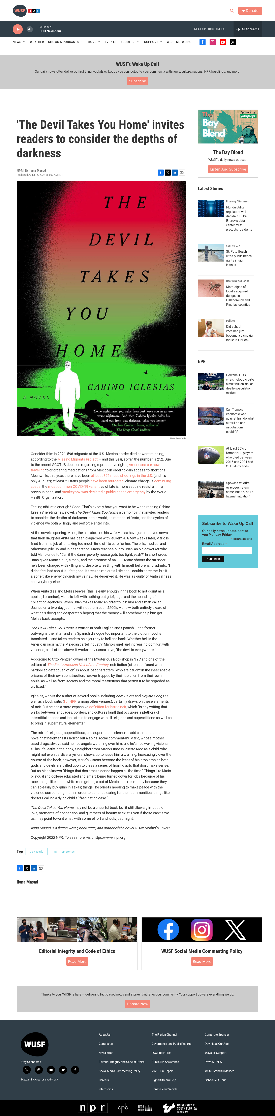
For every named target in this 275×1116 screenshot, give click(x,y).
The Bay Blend (228, 152)
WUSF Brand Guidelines (219, 1071)
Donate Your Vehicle (165, 1089)
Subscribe (137, 81)
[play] (17, 29)
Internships (106, 1089)
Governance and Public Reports (171, 1043)
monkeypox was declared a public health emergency (104, 492)
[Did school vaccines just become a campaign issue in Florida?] (211, 328)
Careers (104, 1080)
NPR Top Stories (64, 851)
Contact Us (106, 1043)
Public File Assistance (165, 1062)
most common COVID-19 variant (73, 486)
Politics (230, 320)
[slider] (36, 29)
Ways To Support (215, 1052)
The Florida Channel (164, 1034)
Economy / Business (237, 201)
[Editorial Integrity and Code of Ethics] (77, 929)
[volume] (29, 29)
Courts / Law (233, 245)
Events (111, 42)
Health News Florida (237, 281)
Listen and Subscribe (228, 169)
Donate (252, 10)
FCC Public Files (161, 1052)
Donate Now (137, 1003)
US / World (36, 851)
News (17, 42)
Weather (37, 42)
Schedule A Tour (215, 1080)
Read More (77, 961)
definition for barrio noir (107, 707)
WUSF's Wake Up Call (137, 64)
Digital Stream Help (164, 1080)
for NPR (70, 701)
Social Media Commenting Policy (119, 1071)
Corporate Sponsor (217, 1034)
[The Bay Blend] (228, 127)
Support (151, 42)
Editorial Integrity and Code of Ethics (77, 951)
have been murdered (107, 481)
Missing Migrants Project (78, 459)
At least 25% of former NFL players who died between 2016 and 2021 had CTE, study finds (239, 457)
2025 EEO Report (162, 1071)
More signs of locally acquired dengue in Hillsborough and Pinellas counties (238, 296)
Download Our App (217, 1043)
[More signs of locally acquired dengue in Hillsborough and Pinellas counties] (211, 288)
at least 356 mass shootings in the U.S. (122, 475)
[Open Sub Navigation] (24, 42)
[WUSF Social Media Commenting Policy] (202, 929)
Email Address (214, 543)
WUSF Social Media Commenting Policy (202, 951)
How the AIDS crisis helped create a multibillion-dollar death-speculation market (240, 384)
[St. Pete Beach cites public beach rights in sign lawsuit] (211, 253)
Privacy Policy (213, 1062)
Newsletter (106, 1052)
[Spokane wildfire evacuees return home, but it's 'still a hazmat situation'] (211, 489)
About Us (105, 1034)
